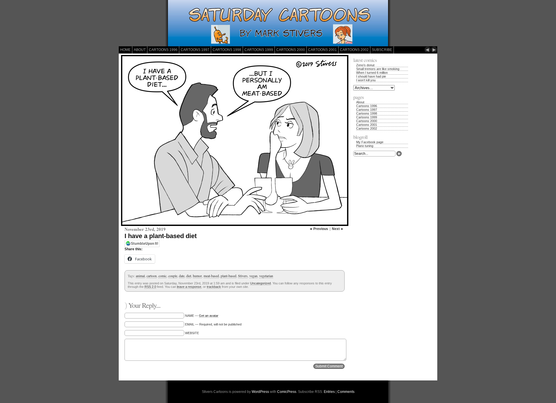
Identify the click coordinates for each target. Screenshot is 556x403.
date (181, 275)
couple (172, 275)
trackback (214, 286)
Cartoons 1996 (163, 50)
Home (125, 50)
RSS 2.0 (150, 286)
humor (197, 275)
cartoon (152, 275)
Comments (345, 392)
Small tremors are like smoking (377, 69)
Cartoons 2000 (290, 50)
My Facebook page (369, 142)
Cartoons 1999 (258, 50)
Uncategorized (260, 283)
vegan (253, 275)
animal (140, 275)
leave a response (189, 286)
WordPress (260, 392)
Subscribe (382, 50)
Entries (329, 392)
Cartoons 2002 (354, 50)
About (140, 50)
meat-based (211, 275)
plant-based (228, 275)
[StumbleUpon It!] (142, 246)
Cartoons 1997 (195, 50)
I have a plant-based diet (161, 236)
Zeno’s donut (365, 65)
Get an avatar (208, 315)
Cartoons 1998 (227, 50)
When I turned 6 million (372, 72)
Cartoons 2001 (322, 50)
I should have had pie (371, 76)
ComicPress (286, 392)
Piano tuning (364, 146)
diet (188, 275)
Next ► (338, 229)
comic (162, 275)
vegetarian (266, 275)
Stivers (243, 275)
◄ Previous (318, 229)
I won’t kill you (366, 80)
